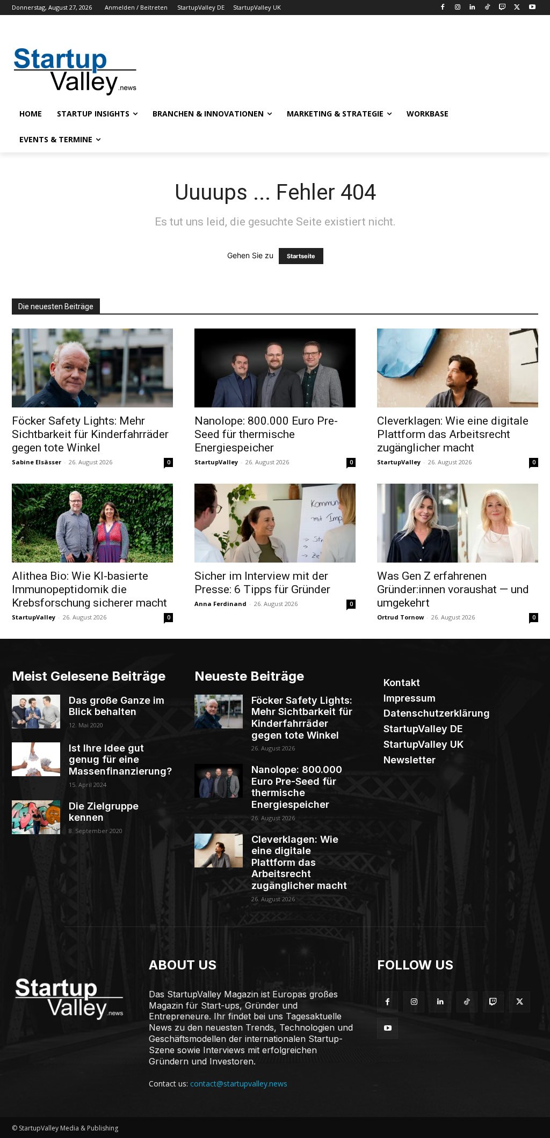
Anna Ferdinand (220, 604)
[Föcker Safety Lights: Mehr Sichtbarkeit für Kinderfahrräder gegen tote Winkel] (92, 368)
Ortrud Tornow (400, 617)
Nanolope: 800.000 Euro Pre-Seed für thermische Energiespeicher (266, 434)
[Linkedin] (472, 8)
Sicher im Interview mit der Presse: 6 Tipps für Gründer (262, 583)
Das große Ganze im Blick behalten (116, 706)
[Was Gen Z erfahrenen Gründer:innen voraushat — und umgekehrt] (457, 523)
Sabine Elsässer (36, 462)
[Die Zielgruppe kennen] (36, 817)
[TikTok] (487, 8)
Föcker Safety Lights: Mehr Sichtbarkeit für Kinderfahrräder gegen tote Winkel (90, 434)
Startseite (301, 256)
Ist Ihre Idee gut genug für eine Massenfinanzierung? (120, 759)
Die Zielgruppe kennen (104, 811)
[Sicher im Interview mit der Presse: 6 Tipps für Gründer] (275, 523)
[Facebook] (442, 8)
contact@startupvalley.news (238, 1083)
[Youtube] (532, 8)
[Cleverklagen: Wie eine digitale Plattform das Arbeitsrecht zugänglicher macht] (457, 368)
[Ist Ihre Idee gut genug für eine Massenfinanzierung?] (36, 759)
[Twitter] (517, 8)
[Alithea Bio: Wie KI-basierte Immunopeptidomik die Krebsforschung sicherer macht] (92, 523)
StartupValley (216, 462)
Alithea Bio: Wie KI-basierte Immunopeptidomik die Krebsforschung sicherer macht (89, 589)
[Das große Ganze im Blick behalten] (36, 711)
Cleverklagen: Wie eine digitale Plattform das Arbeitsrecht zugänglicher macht (453, 434)
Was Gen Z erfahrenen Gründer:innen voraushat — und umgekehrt (453, 589)
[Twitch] (502, 8)
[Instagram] (457, 8)
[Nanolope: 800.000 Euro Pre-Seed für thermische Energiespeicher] (275, 368)
